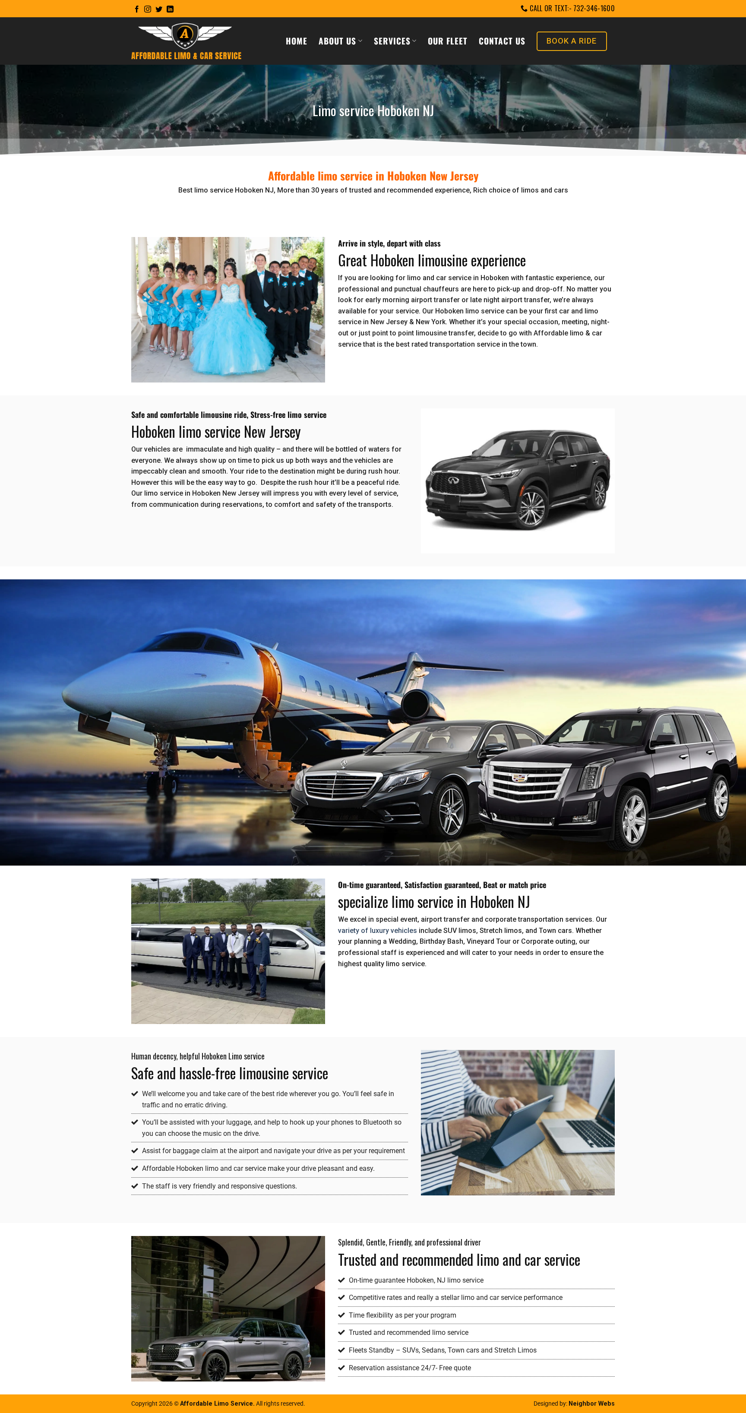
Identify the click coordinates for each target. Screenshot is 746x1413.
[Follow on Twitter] (158, 9)
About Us (337, 41)
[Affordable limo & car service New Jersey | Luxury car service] (186, 41)
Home (296, 41)
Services (392, 41)
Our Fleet (448, 41)
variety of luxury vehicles (377, 930)
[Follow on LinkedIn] (170, 9)
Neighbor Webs (592, 1403)
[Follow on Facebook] (136, 9)
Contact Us (502, 41)
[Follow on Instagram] (147, 9)
